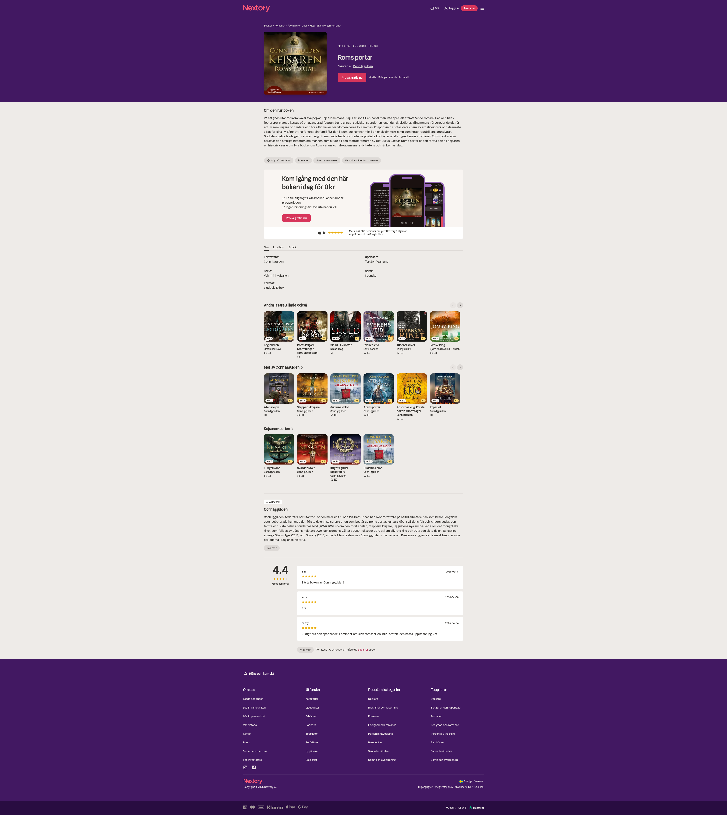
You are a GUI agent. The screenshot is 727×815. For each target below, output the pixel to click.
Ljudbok (269, 287)
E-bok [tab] (292, 247)
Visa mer (305, 650)
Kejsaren (283, 275)
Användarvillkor (464, 787)
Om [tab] (266, 247)
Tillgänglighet (425, 787)
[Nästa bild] (460, 305)
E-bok (280, 287)
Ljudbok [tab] (278, 247)
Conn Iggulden (363, 66)
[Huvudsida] (482, 8)
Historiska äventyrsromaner (325, 25)
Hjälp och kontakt (261, 674)
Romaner (280, 25)
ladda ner (363, 649)
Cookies (479, 787)
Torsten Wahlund (376, 261)
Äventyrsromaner (297, 25)
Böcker (268, 25)
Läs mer (272, 548)
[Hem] (335, 8)
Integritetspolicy (443, 787)
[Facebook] (253, 767)
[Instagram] (245, 767)
